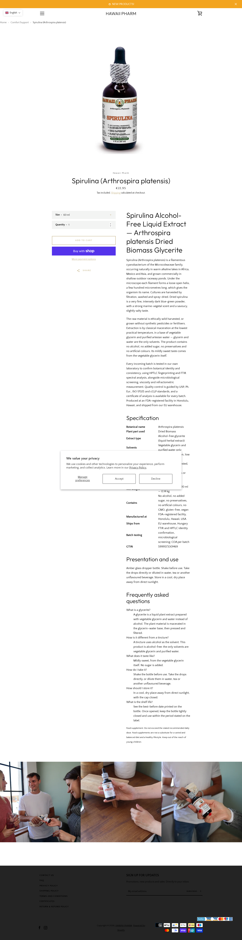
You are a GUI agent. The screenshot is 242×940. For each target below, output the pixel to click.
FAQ (42, 880)
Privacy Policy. (138, 467)
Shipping (115, 192)
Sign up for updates (142, 875)
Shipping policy (49, 891)
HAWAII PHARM (121, 13)
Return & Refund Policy (54, 906)
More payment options (84, 259)
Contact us (47, 875)
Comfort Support (20, 22)
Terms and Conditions (54, 896)
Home (3, 22)
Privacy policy (49, 886)
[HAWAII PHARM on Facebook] (39, 927)
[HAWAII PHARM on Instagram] (45, 927)
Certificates (47, 901)
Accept (119, 478)
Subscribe (192, 891)
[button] (13, 13)
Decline (155, 478)
